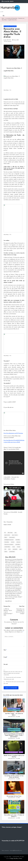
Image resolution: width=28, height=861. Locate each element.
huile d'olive (18, 539)
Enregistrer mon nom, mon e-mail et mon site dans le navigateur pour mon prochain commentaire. (13, 673)
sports (20, 549)
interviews (18, 542)
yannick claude (11, 551)
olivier (9, 549)
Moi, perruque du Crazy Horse (14, 796)
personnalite (15, 549)
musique (18, 546)
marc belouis (18, 544)
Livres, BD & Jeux (14, 811)
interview (12, 542)
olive (5, 549)
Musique (21, 752)
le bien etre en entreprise (9, 544)
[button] (8, 601)
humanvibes (7, 542)
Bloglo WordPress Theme (16, 858)
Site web (6, 664)
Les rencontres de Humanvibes (10, 26)
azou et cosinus (7, 535)
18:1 (5, 532)
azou (15, 532)
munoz (13, 546)
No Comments (8, 41)
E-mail (5, 657)
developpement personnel (9, 539)
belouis (6, 537)
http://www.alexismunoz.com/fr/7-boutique (13, 433)
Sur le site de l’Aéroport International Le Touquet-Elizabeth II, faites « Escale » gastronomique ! (14, 735)
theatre (6, 551)
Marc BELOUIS (10, 557)
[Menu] (3, 15)
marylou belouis (7, 546)
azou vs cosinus (15, 535)
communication (12, 537)
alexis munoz (10, 532)
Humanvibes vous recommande (14, 708)
